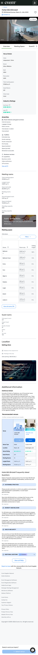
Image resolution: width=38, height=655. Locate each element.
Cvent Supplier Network (7, 573)
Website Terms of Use (7, 614)
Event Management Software (9, 580)
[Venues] (35, 3)
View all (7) (5, 166)
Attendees (5, 234)
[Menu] (2, 2)
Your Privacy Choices (7, 605)
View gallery (30, 40)
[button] (16, 236)
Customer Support (6, 602)
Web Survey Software (7, 590)
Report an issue (6, 566)
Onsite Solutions (5, 576)
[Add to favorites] (35, 12)
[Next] (36, 46)
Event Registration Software (8, 582)
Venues (5, 7)
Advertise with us (6, 617)
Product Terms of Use (7, 612)
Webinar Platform (6, 593)
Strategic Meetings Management (10, 588)
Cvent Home (4, 597)
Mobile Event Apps (6, 585)
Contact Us (4, 600)
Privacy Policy (5, 609)
